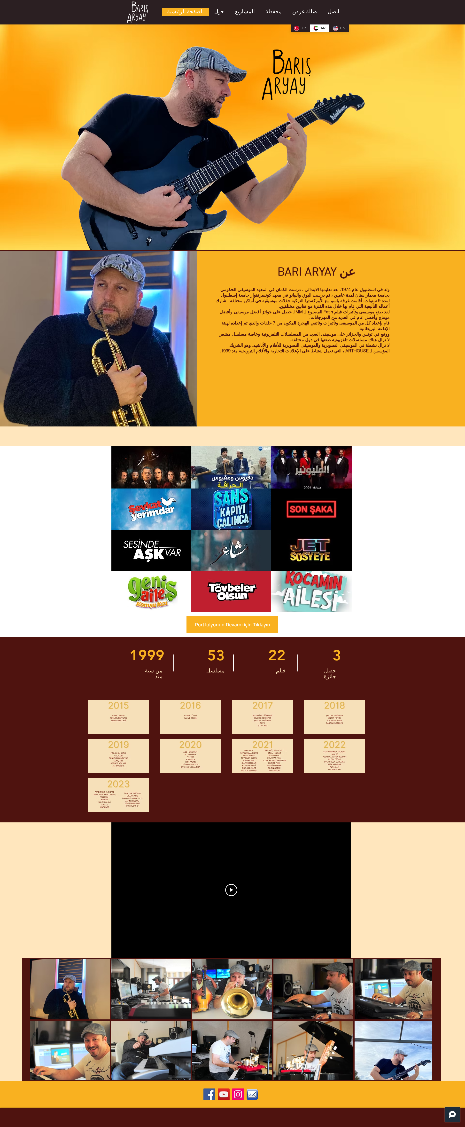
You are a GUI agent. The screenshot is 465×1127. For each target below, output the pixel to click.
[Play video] (231, 890)
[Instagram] (238, 1094)
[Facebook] (209, 1094)
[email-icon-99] (252, 1094)
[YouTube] (224, 1094)
